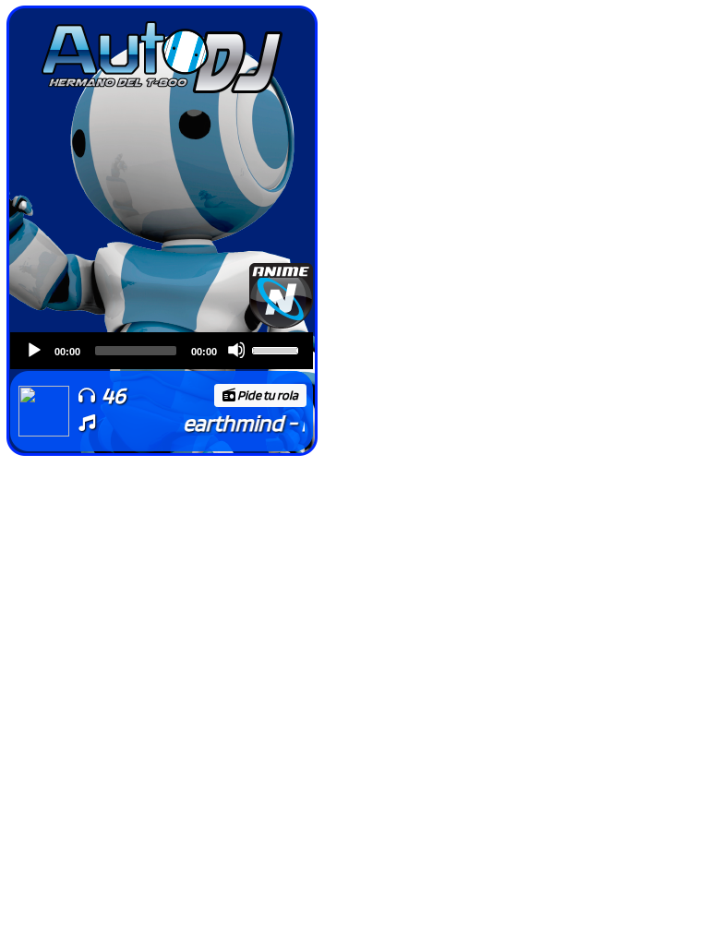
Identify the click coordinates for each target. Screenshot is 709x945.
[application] (161, 350)
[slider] (278, 348)
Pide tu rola (267, 395)
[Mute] (236, 349)
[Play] (33, 349)
